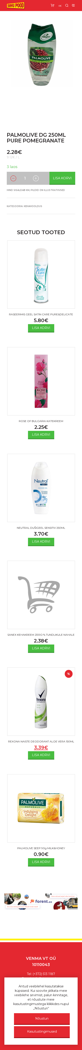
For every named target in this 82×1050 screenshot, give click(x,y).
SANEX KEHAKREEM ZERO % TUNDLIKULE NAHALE (41, 634)
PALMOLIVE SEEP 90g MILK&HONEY (41, 848)
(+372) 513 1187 (44, 974)
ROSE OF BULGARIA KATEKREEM (41, 421)
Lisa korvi (62, 178)
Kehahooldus (33, 206)
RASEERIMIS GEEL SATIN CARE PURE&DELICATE (41, 314)
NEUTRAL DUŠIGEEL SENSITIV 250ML (41, 527)
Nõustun (42, 1018)
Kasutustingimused (42, 1031)
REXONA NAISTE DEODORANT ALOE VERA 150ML (41, 741)
